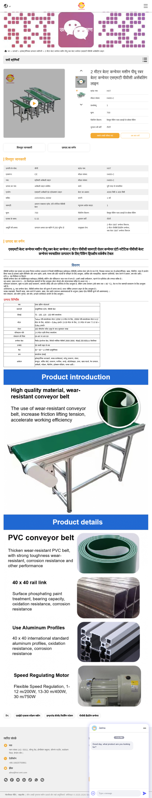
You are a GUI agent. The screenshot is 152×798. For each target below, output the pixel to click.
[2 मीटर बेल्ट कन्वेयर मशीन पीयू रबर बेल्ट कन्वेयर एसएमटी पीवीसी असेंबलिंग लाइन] (34, 103)
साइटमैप (21, 795)
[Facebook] (12, 780)
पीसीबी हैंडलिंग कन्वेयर (89, 715)
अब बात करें (135, 135)
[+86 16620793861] (42, 780)
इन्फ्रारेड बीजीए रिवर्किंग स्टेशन (60, 715)
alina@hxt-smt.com (18, 772)
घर (9, 51)
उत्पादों (14, 51)
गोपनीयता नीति (10, 795)
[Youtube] (18, 780)
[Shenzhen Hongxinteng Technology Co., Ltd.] (77, 6)
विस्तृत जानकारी (24, 147)
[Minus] (144, 728)
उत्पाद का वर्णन (69, 147)
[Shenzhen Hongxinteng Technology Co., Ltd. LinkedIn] (24, 780)
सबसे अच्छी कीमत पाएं (105, 136)
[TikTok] (30, 780)
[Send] (144, 793)
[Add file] (93, 793)
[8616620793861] (36, 780)
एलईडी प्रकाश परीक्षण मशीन (28, 715)
